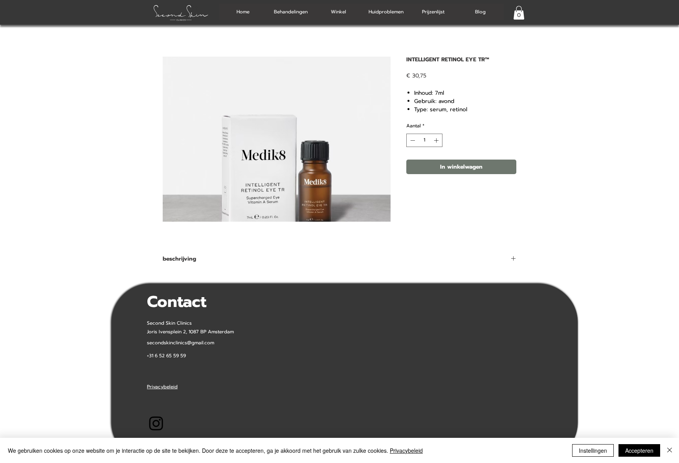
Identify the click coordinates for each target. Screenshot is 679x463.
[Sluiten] (669, 450)
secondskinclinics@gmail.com (180, 342)
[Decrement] (411, 140)
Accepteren (639, 450)
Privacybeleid (406, 450)
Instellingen (593, 450)
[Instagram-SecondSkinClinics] (156, 423)
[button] (519, 13)
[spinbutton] (424, 140)
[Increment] (437, 140)
